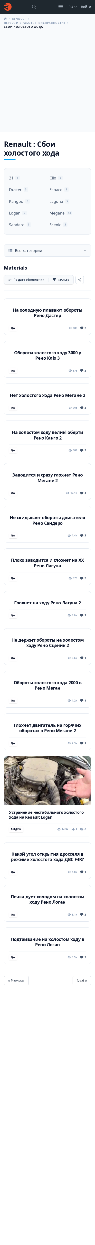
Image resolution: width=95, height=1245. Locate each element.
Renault (19, 18)
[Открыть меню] (61, 6)
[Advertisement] (47, 78)
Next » (82, 980)
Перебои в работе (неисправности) (34, 23)
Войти (86, 6)
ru (70, 6)
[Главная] (8, 7)
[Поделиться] (80, 280)
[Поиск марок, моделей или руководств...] (34, 6)
